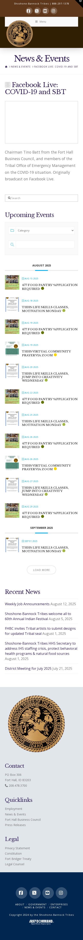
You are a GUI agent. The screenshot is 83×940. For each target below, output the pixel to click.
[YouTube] (45, 10)
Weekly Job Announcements (27, 604)
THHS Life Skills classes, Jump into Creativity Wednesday (45, 377)
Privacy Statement (17, 848)
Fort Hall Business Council (23, 820)
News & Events (15, 814)
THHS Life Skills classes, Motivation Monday (45, 309)
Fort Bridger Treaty (18, 859)
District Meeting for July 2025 (28, 668)
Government (37, 904)
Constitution (13, 853)
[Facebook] (29, 10)
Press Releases (15, 825)
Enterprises (59, 904)
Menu (43, 21)
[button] (79, 4)
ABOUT (19, 904)
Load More (41, 570)
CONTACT (55, 907)
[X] (37, 10)
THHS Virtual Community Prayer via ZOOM (46, 353)
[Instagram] (53, 10)
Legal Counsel (14, 864)
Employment (13, 809)
